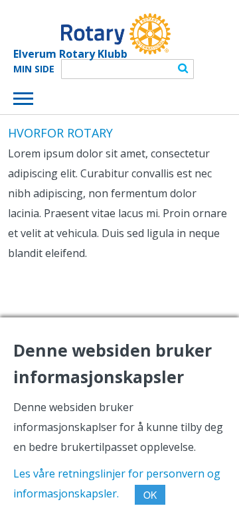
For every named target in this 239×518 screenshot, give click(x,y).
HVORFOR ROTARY (60, 133)
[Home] (92, 33)
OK (150, 494)
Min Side (33, 69)
